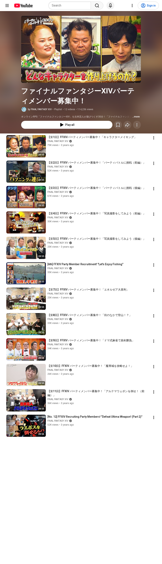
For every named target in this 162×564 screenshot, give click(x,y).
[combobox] (71, 5)
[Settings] (132, 5)
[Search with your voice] (110, 5)
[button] (81, 49)
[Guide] (7, 5)
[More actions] (137, 125)
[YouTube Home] (23, 5)
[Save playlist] (118, 125)
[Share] (127, 125)
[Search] (97, 5)
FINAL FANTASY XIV (57, 141)
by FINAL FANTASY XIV (40, 109)
